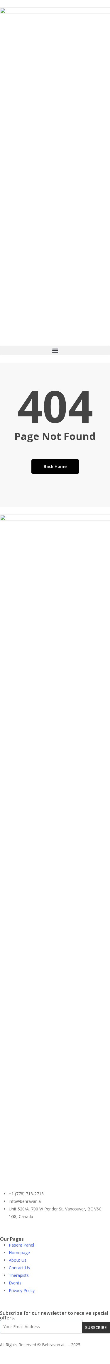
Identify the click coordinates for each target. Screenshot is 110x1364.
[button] (55, 350)
